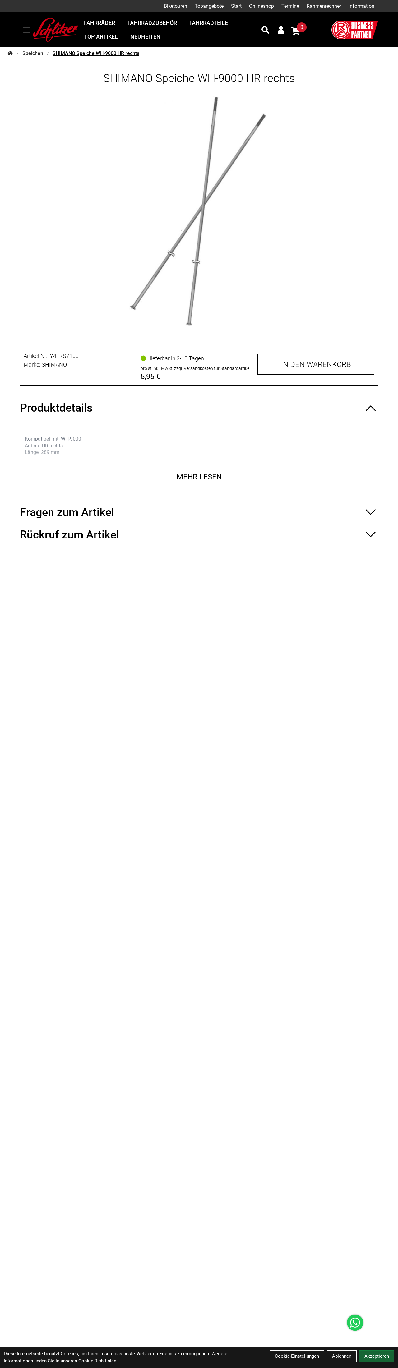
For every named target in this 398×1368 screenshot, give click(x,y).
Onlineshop (261, 6)
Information (361, 6)
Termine (290, 6)
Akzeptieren (376, 1356)
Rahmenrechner (324, 6)
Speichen (32, 53)
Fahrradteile (208, 23)
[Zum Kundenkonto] (281, 30)
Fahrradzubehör (152, 23)
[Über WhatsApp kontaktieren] (355, 1323)
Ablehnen (341, 1356)
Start (236, 6)
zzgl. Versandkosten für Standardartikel (212, 368)
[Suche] (265, 29)
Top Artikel (101, 36)
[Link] (26, 30)
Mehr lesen (199, 477)
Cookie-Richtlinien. (98, 1361)
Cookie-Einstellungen (297, 1356)
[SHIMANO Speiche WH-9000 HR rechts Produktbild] (199, 211)
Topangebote (209, 6)
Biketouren (175, 6)
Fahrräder (99, 23)
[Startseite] (10, 53)
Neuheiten (145, 36)
